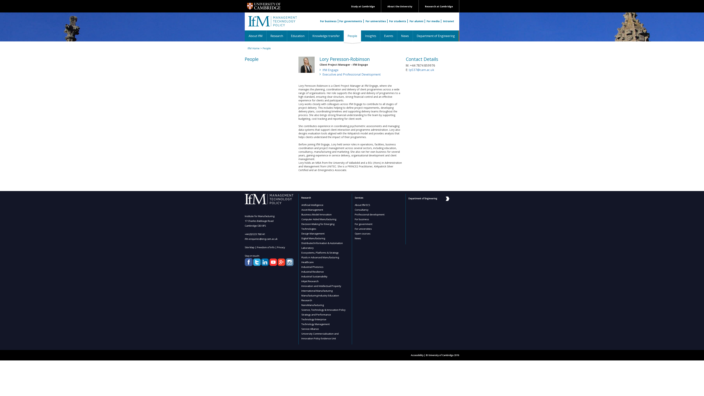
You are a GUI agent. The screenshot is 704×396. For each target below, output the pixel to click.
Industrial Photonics (312, 267)
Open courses (363, 233)
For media (433, 21)
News (405, 36)
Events (388, 36)
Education (298, 36)
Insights (370, 36)
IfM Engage (330, 70)
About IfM (256, 36)
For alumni (416, 21)
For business (328, 21)
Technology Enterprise (313, 319)
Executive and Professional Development (351, 74)
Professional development (369, 214)
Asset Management (312, 209)
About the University (399, 6)
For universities (376, 21)
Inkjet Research (310, 281)
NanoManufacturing (312, 305)
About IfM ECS (362, 205)
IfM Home (253, 48)
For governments (350, 21)
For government (363, 224)
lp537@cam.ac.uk (421, 70)
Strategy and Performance (316, 314)
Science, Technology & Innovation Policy (323, 309)
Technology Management (315, 324)
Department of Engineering (436, 36)
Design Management (312, 233)
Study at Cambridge (363, 6)
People (354, 36)
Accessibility (417, 355)
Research (276, 36)
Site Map (249, 247)
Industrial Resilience (312, 271)
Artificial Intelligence (312, 205)
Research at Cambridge (439, 6)
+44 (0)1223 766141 (255, 234)
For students (397, 21)
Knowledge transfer (326, 36)
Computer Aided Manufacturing (318, 219)
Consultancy (361, 209)
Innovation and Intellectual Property (321, 286)
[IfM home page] (272, 23)
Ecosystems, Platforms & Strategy (320, 252)
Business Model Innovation (316, 214)
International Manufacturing (317, 290)
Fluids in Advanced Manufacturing (320, 257)
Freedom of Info (266, 247)
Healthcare (307, 262)
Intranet (448, 21)
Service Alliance (310, 329)
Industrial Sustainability (314, 276)
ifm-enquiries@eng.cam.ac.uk (261, 239)
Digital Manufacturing (313, 238)
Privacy (281, 247)
